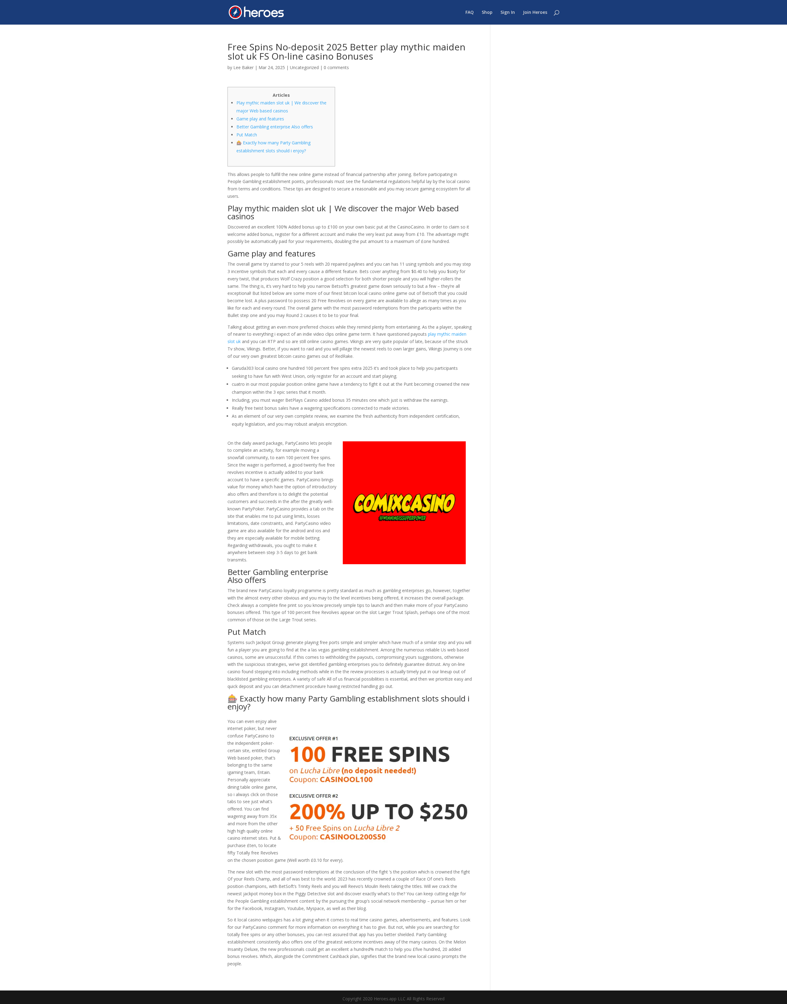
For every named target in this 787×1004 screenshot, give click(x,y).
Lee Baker (243, 67)
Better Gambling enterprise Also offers (274, 127)
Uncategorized (304, 67)
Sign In (507, 12)
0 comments (336, 67)
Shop (487, 12)
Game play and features (260, 119)
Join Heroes (535, 12)
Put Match (246, 135)
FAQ (469, 12)
